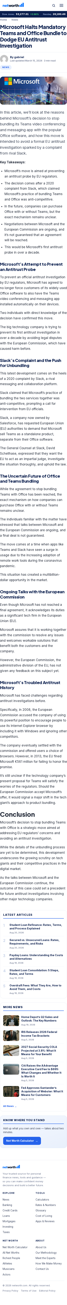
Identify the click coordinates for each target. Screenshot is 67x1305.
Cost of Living (44, 1215)
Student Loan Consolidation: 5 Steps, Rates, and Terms (34, 972)
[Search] (53, 5)
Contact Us (42, 1268)
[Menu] (61, 5)
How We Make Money (49, 1263)
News (15, 19)
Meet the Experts (45, 1258)
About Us (41, 1247)
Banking (7, 1205)
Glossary (41, 1210)
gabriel (19, 57)
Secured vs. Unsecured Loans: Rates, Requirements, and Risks (34, 941)
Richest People (11, 1258)
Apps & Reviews (45, 1221)
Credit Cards (10, 1210)
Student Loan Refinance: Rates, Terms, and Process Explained (35, 926)
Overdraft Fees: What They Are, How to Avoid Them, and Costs (35, 987)
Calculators (42, 1199)
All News (10, 1106)
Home (3, 19)
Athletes (7, 1263)
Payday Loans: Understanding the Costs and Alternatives (36, 957)
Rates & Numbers (46, 1205)
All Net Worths (11, 1252)
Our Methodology (46, 1252)
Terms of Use (28, 1290)
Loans (6, 1215)
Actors (6, 1274)
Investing (8, 1226)
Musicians (9, 1268)
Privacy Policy (10, 1290)
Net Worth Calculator (22, 1140)
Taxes (6, 1232)
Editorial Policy (47, 1290)
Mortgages (9, 1221)
